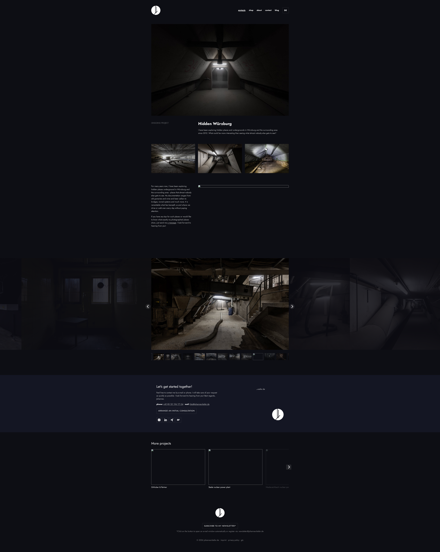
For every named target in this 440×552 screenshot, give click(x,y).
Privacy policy (233, 540)
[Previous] (148, 306)
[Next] (291, 306)
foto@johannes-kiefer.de (199, 404)
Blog (277, 10)
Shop (251, 10)
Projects (241, 10)
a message (172, 222)
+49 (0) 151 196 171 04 (173, 404)
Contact (268, 10)
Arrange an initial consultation (176, 410)
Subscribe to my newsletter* (220, 526)
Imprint (223, 540)
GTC (242, 540)
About (259, 10)
